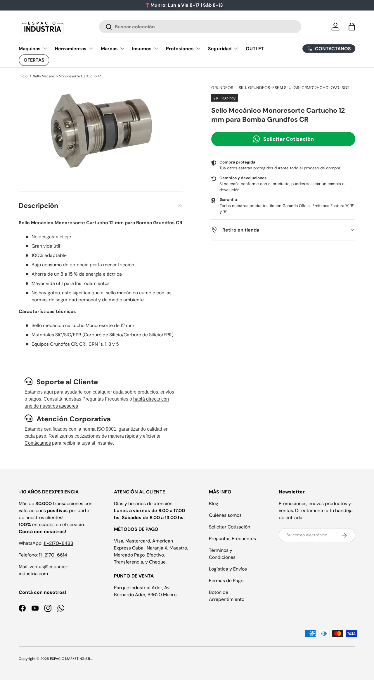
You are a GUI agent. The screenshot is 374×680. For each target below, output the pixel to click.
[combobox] (200, 26)
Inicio (23, 76)
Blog (213, 503)
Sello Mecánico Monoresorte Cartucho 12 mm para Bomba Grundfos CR (68, 76)
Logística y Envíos (228, 569)
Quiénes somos (225, 515)
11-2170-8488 (58, 543)
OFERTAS (34, 60)
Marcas (109, 49)
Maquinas (30, 49)
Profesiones (180, 49)
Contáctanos (38, 443)
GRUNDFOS (222, 87)
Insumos (142, 49)
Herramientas (70, 49)
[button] (351, 26)
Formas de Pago (226, 581)
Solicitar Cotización (288, 138)
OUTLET (255, 49)
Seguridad (219, 49)
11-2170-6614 (53, 555)
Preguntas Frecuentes (232, 538)
